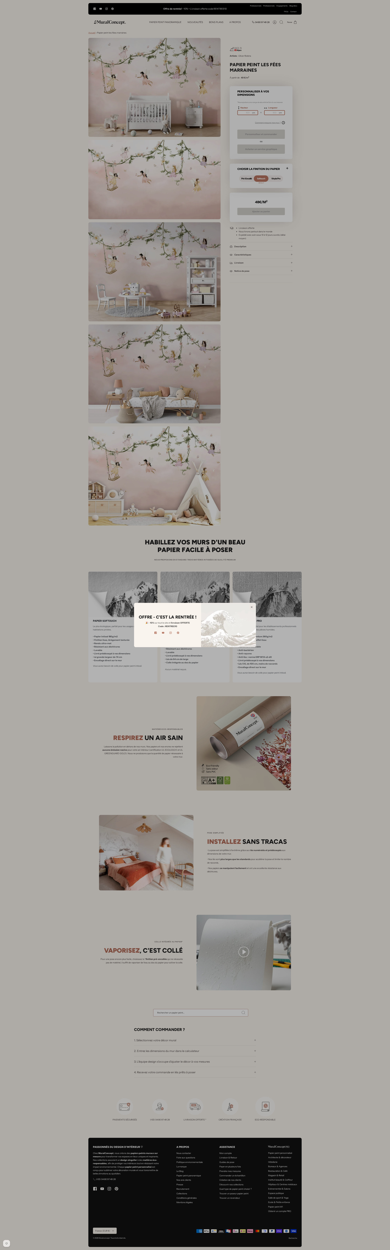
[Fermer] (251, 607)
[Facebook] (156, 632)
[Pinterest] (178, 632)
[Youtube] (163, 632)
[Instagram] (171, 632)
